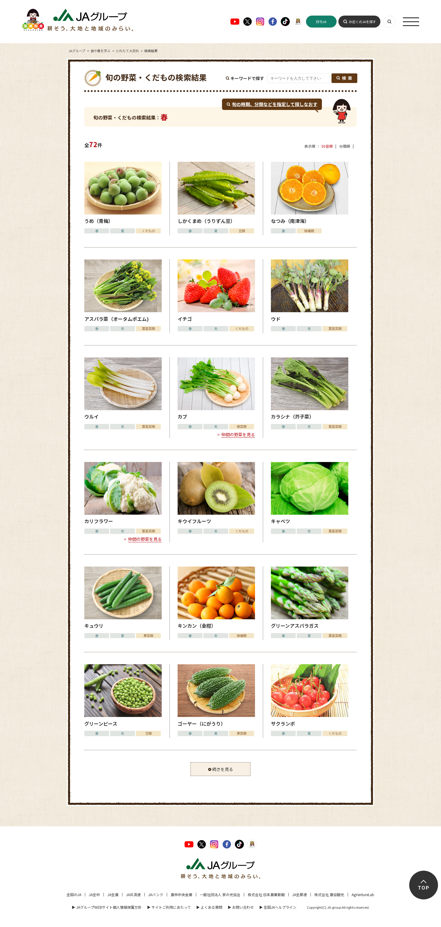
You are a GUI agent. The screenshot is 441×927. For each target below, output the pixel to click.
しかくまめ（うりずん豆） (206, 220)
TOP (423, 888)
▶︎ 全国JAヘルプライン (277, 907)
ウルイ (91, 416)
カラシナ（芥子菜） (292, 416)
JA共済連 (133, 894)
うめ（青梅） (98, 220)
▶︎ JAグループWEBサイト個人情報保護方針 (107, 907)
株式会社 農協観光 (329, 894)
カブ (182, 416)
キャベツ (280, 521)
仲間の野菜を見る (238, 434)
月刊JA (321, 21)
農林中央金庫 (181, 894)
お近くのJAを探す (362, 21)
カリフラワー (98, 521)
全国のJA (74, 894)
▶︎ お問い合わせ (241, 907)
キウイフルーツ (194, 521)
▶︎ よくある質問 (209, 907)
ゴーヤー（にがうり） (202, 723)
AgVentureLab (363, 894)
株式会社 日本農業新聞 (266, 894)
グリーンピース (100, 723)
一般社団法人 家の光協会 (220, 894)
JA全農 (112, 894)
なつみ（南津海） (290, 220)
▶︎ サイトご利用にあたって (169, 907)
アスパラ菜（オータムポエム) (116, 318)
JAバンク (155, 894)
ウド (275, 318)
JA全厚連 (299, 894)
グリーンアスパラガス (295, 625)
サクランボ (283, 723)
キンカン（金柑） (197, 625)
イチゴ (185, 318)
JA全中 (94, 894)
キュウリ (94, 625)
